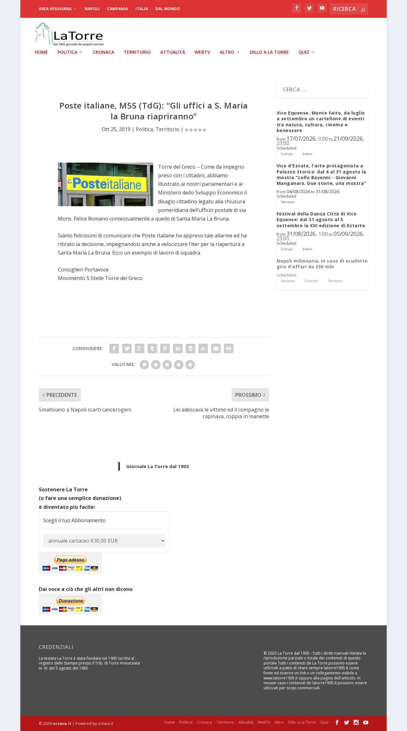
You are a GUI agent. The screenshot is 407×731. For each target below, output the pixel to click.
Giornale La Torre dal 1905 (157, 466)
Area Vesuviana (55, 8)
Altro (227, 52)
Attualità (172, 52)
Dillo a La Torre (269, 52)
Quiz (304, 52)
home (41, 52)
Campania (117, 8)
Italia (141, 8)
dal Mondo (167, 8)
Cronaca (103, 52)
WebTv (202, 52)
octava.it (62, 723)
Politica (67, 52)
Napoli (92, 8)
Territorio (137, 52)
